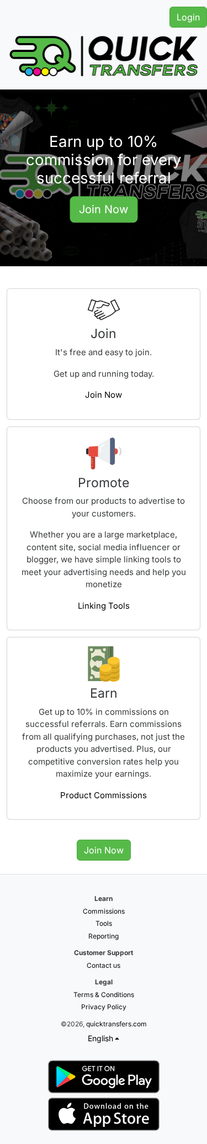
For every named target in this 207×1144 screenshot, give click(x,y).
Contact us (103, 965)
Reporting (103, 936)
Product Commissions (103, 795)
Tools (103, 923)
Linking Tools (104, 605)
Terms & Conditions (103, 994)
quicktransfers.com (116, 1024)
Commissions (104, 911)
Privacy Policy (103, 1007)
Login (188, 17)
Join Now (103, 209)
